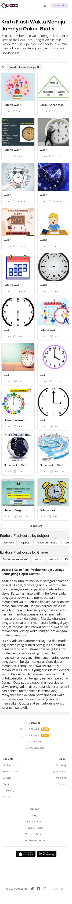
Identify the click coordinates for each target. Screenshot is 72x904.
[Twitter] (32, 888)
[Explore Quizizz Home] (9, 5)
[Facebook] (38, 888)
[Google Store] (46, 854)
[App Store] (25, 854)
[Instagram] (44, 888)
